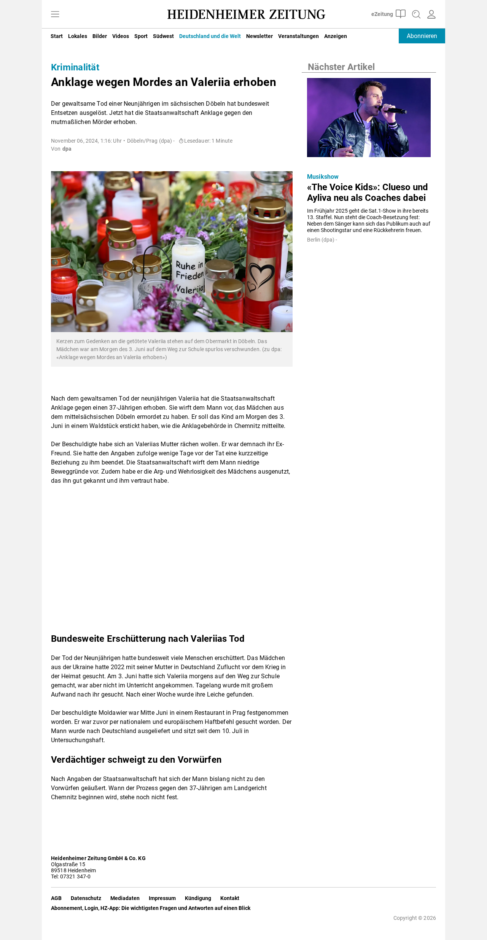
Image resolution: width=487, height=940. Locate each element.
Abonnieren (422, 36)
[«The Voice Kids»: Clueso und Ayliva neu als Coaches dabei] (369, 120)
